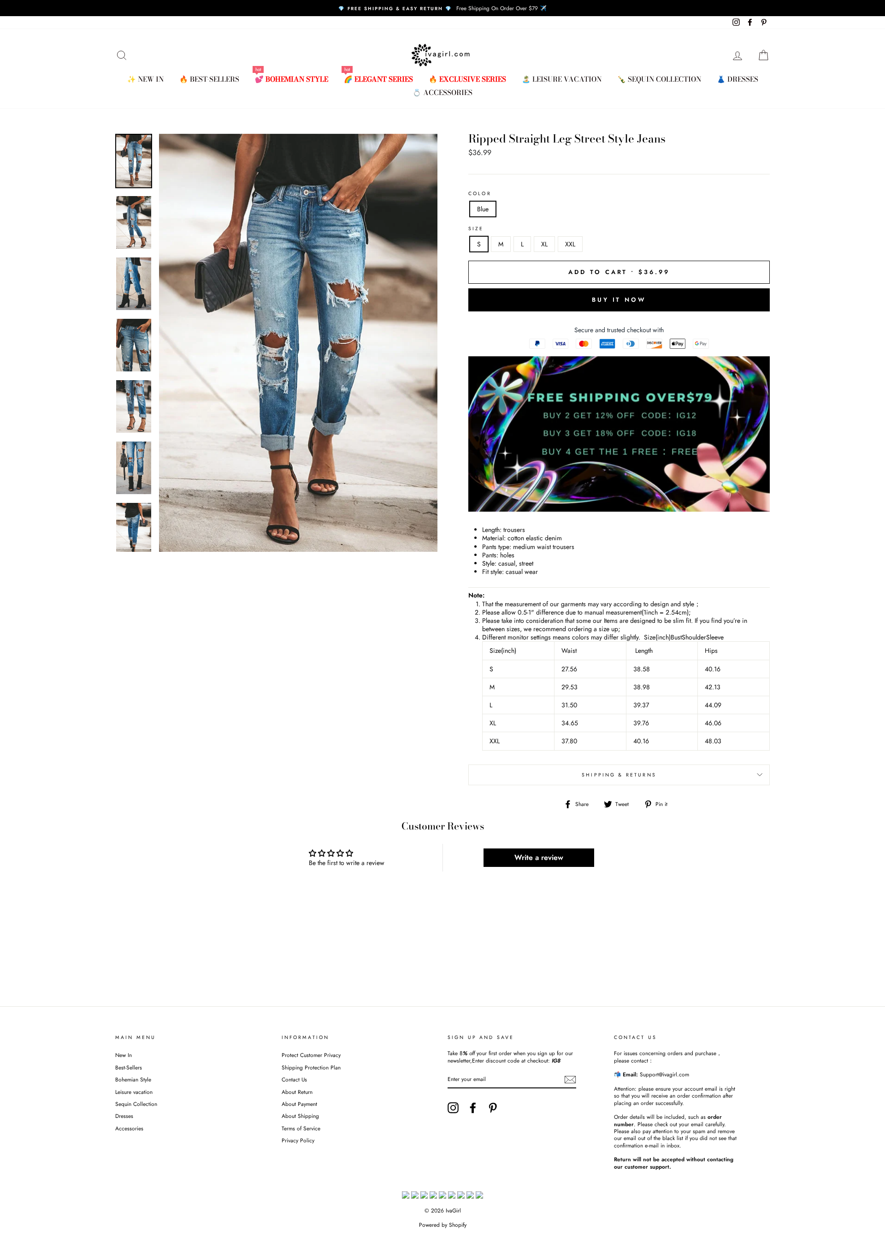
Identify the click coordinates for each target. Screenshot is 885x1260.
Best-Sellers (128, 1067)
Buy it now (619, 299)
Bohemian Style (133, 1079)
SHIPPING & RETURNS (619, 774)
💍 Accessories (442, 92)
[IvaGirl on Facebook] (472, 1107)
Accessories (129, 1128)
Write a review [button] (538, 857)
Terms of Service (301, 1128)
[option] (442, 8)
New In (123, 1055)
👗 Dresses (737, 79)
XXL (570, 244)
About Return (297, 1092)
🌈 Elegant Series (378, 79)
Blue (483, 209)
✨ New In (145, 79)
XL (544, 244)
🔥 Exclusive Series (467, 79)
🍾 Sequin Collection (659, 79)
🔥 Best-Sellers (209, 79)
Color (479, 194)
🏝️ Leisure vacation (562, 79)
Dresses (124, 1116)
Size (476, 229)
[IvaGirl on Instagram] (453, 1107)
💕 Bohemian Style (291, 79)
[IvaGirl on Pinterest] (492, 1107)
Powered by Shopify (442, 1225)
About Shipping (300, 1116)
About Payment (299, 1104)
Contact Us (294, 1079)
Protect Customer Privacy (311, 1055)
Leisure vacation (134, 1092)
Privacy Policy (298, 1140)
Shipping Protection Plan (311, 1067)
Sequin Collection (136, 1104)
